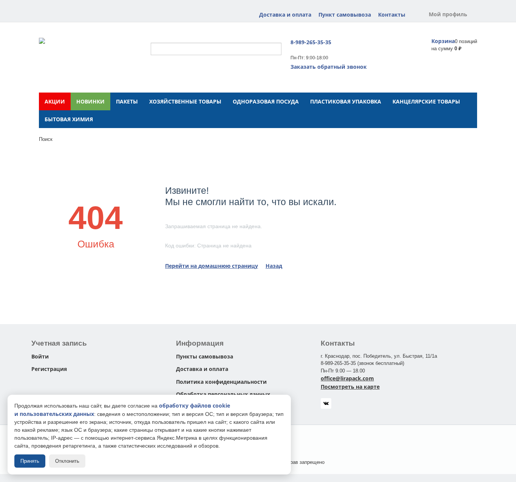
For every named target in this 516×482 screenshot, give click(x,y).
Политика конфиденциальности (221, 381)
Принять (29, 461)
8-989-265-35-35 (310, 42)
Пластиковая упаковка (345, 101)
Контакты (391, 14)
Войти (40, 356)
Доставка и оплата (285, 14)
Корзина (443, 41)
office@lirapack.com (347, 378)
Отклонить (67, 461)
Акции (55, 101)
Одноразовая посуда (266, 101)
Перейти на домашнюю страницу (211, 265)
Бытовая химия (69, 119)
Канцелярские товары (426, 101)
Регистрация (49, 368)
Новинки (90, 101)
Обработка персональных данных (223, 394)
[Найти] (276, 49)
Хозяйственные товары (185, 101)
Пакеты (127, 101)
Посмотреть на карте (350, 386)
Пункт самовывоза (344, 14)
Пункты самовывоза (204, 356)
